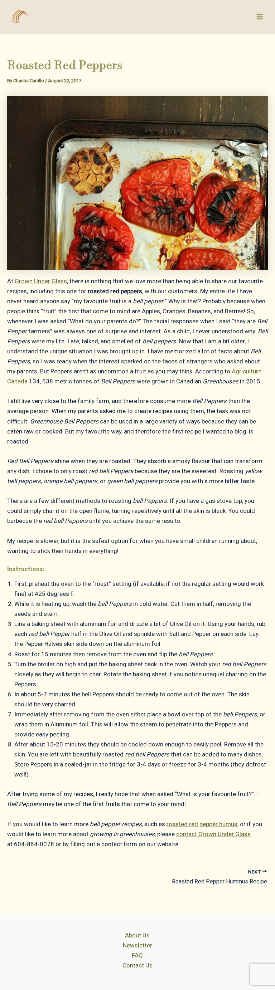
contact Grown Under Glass (213, 834)
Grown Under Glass (41, 281)
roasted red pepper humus (202, 824)
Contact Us (137, 965)
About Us (137, 935)
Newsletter (137, 945)
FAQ (137, 955)
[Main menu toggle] (260, 17)
